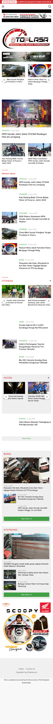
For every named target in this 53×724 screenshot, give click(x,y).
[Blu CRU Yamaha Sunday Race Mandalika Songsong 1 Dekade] (9, 363)
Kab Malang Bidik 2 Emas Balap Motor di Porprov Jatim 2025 (12, 161)
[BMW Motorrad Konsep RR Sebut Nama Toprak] (14, 388)
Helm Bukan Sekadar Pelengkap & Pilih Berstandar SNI (35, 423)
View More (26, 438)
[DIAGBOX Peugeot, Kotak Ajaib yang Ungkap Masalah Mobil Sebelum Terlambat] (26, 546)
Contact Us (30, 669)
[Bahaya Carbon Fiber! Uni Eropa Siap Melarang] (10, 585)
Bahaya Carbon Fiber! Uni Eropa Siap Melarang (33, 585)
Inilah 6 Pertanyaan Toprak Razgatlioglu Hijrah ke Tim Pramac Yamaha (31, 346)
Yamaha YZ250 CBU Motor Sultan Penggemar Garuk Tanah (38, 398)
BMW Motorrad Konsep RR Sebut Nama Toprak (13, 397)
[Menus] (3, 6)
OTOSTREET (23, 213)
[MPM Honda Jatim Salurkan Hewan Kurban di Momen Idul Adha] (13, 291)
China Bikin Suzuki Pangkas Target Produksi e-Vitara (13, 80)
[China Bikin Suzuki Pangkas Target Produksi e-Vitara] (13, 70)
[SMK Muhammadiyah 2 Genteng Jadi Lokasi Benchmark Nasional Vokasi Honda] (39, 291)
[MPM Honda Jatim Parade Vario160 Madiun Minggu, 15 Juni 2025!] (10, 509)
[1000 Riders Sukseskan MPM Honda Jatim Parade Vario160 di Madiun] (39, 149)
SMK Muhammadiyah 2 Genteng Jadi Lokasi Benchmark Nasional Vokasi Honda (39, 302)
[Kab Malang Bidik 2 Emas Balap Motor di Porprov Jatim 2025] (13, 149)
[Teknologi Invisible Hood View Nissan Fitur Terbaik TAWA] (10, 574)
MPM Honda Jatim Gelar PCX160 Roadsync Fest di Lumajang (34, 183)
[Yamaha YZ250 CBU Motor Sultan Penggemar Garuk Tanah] (38, 388)
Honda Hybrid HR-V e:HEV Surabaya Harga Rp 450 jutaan (33, 326)
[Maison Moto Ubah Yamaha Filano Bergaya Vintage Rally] (39, 70)
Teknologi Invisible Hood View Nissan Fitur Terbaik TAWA (33, 574)
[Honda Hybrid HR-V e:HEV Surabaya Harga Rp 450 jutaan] (9, 328)
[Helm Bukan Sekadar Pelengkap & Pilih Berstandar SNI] (9, 425)
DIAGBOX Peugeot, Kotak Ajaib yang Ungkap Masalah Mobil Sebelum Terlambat (26, 565)
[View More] (50, 281)
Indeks (21, 669)
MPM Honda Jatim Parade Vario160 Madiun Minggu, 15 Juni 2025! (32, 509)
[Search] (49, 7)
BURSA (21, 260)
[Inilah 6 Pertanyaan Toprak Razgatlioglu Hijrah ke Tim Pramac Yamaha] (9, 345)
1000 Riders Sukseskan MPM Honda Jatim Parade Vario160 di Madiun (39, 161)
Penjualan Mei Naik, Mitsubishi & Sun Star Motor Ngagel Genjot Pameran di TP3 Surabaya (34, 266)
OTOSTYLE (6, 130)
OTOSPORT (23, 194)
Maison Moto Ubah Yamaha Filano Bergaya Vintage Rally (39, 81)
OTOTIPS (22, 419)
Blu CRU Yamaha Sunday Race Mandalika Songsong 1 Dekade (33, 361)
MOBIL (21, 322)
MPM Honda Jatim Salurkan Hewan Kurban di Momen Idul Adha (13, 302)
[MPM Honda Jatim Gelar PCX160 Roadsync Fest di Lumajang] (26, 113)
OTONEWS (23, 229)
